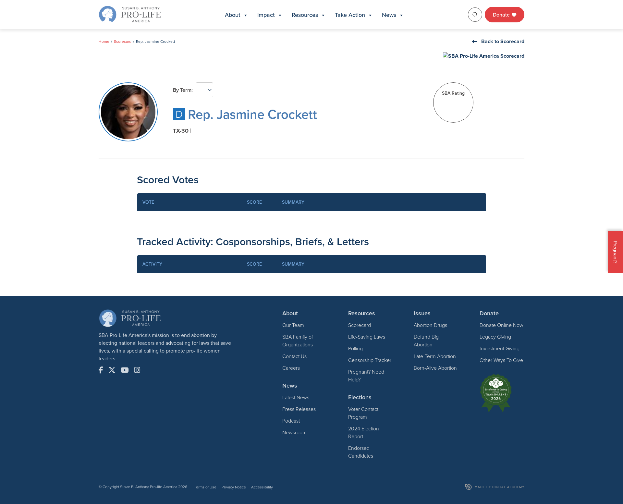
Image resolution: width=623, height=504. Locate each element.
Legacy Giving (495, 336)
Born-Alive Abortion (435, 367)
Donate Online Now (501, 325)
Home (104, 41)
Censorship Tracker (369, 360)
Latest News (295, 397)
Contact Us (294, 356)
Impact (266, 15)
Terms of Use (205, 487)
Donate (502, 14)
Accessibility (262, 487)
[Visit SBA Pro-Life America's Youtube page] (125, 370)
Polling (355, 348)
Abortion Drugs (430, 325)
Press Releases (299, 409)
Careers (291, 367)
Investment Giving (499, 348)
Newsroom (294, 432)
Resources (305, 15)
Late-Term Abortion (435, 356)
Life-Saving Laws (366, 336)
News (389, 15)
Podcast (291, 420)
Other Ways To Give (501, 360)
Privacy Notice (234, 487)
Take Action (350, 15)
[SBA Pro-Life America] (130, 14)
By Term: (183, 90)
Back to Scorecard (502, 41)
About (232, 15)
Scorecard (122, 41)
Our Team (293, 325)
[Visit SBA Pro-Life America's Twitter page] (112, 370)
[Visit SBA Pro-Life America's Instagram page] (137, 370)
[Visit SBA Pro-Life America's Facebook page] (101, 370)
